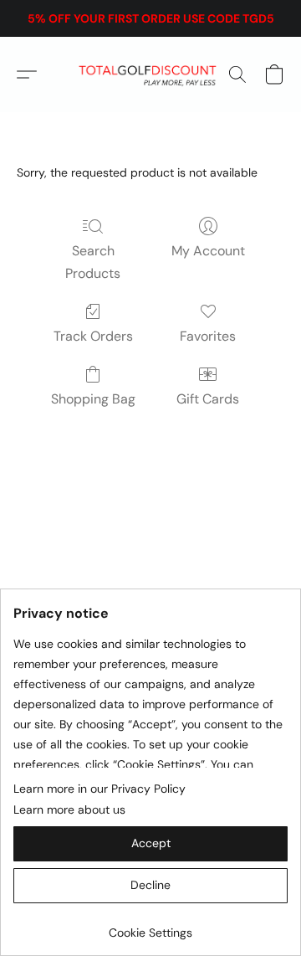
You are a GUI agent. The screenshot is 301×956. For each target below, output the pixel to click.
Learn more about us (69, 809)
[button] (151, 74)
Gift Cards (207, 399)
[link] (150, 926)
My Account (208, 251)
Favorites (208, 336)
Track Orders (93, 336)
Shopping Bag (93, 399)
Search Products (92, 261)
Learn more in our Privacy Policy (99, 788)
